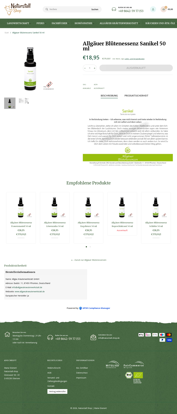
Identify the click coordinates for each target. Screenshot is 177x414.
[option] (21, 220)
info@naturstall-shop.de (109, 338)
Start (7, 32)
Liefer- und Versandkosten (135, 59)
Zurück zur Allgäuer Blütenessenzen (90, 260)
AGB (49, 372)
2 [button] (90, 246)
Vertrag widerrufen (57, 391)
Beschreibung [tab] (109, 95)
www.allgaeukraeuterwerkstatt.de (30, 291)
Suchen (94, 9)
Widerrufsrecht (54, 368)
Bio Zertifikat (82, 368)
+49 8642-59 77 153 (130, 11)
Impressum (81, 377)
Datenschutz (82, 372)
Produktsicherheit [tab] (136, 95)
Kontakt (50, 386)
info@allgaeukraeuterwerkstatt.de (27, 287)
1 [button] (86, 246)
